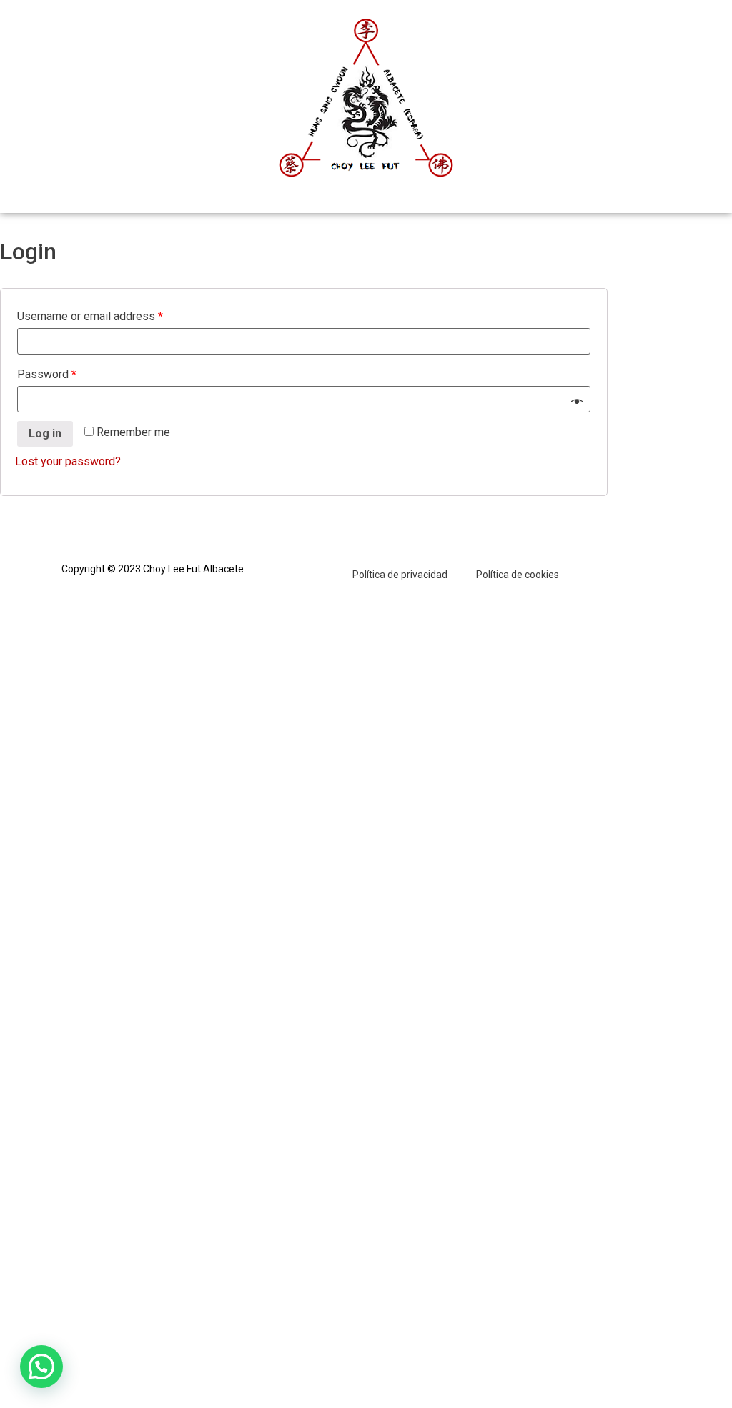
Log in (45, 433)
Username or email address (90, 316)
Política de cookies (517, 574)
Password (46, 374)
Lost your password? (68, 461)
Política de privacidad (399, 574)
